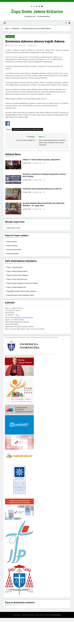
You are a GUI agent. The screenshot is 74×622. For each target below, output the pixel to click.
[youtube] (41, 6)
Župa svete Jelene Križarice (37, 11)
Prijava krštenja (12, 241)
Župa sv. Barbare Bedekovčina (16, 287)
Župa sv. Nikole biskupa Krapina (17, 271)
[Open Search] (66, 23)
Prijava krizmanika (12, 254)
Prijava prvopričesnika (14, 249)
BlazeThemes (56, 615)
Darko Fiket (10, 45)
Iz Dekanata (10, 37)
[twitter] (36, 6)
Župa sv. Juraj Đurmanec (15, 267)
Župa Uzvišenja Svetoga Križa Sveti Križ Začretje (22, 283)
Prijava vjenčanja (12, 246)
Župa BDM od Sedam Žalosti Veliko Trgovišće (21, 291)
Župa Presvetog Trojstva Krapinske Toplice (20, 295)
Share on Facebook (7, 123)
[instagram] (34, 6)
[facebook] (32, 6)
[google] (39, 6)
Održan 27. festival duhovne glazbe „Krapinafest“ (41, 160)
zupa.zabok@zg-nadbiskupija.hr (21, 317)
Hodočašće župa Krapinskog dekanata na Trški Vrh (42, 189)
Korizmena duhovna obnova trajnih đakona (27, 129)
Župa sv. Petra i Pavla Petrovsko (17, 279)
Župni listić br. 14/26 (13, 228)
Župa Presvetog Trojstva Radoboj (17, 275)
